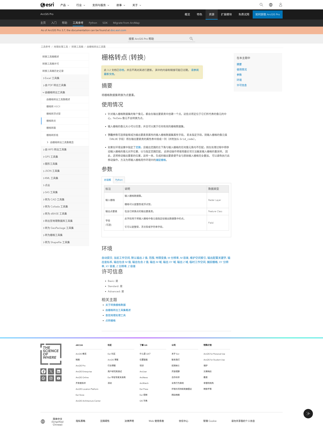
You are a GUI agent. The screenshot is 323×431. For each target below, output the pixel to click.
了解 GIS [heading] (143, 345)
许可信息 (242, 85)
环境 (239, 79)
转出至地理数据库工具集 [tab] (59, 220)
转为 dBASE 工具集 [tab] (56, 213)
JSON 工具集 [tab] (52, 170)
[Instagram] (51, 378)
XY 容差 (110, 266)
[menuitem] (89, 354)
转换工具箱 (77, 46)
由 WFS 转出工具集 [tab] (56, 149)
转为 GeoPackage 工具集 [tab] (59, 227)
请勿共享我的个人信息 (243, 421)
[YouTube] (59, 378)
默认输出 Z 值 (139, 257)
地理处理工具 (61, 46)
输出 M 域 (156, 262)
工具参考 (78, 22)
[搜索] (261, 4)
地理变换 (161, 257)
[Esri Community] (43, 378)
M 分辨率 (173, 257)
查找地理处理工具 (115, 315)
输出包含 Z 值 (140, 262)
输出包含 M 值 (122, 262)
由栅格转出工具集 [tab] (55, 92)
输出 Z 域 (182, 262)
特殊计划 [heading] (208, 345)
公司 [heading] (174, 345)
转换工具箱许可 (50, 63)
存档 (121, 70)
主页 (43, 22)
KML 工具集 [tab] (51, 178)
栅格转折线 (52, 135)
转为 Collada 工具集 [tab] (56, 206)
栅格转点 (51, 120)
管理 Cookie (210, 421)
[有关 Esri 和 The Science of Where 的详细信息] (50, 355)
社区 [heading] (110, 345)
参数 (239, 74)
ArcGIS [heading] (79, 345)
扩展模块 (226, 14)
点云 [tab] (47, 185)
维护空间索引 (198, 257)
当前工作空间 (122, 257)
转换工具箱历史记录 (53, 71)
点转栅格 (110, 320)
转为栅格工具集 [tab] (54, 235)
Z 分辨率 (121, 266)
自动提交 (107, 257)
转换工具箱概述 (50, 56)
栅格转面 (51, 127)
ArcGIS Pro (46, 14)
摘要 (239, 64)
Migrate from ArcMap (126, 22)
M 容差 (184, 257)
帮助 (64, 22)
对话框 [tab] (107, 179)
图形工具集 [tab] (51, 163)
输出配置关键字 (216, 257)
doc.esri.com (118, 30)
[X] (51, 371)
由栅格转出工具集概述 (58, 99)
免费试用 (244, 14)
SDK (105, 22)
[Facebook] (43, 371)
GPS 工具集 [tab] (51, 156)
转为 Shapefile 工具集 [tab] (57, 242)
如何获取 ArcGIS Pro (267, 14)
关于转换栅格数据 (115, 304)
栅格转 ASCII (53, 106)
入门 (54, 22)
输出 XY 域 (169, 262)
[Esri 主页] (47, 5)
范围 (138, 147)
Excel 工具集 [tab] (52, 78)
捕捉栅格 (161, 159)
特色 (199, 14)
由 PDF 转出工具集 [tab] (55, 85)
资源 (211, 14)
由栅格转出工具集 (96, 46)
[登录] (280, 5)
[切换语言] (270, 4)
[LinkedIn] (59, 371)
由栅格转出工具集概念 (62, 142)
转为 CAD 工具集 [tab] (54, 199)
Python (93, 22)
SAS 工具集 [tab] (51, 192)
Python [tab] (119, 179)
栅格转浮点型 (53, 113)
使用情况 (242, 69)
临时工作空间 (197, 262)
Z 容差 (132, 266)
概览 (187, 14)
